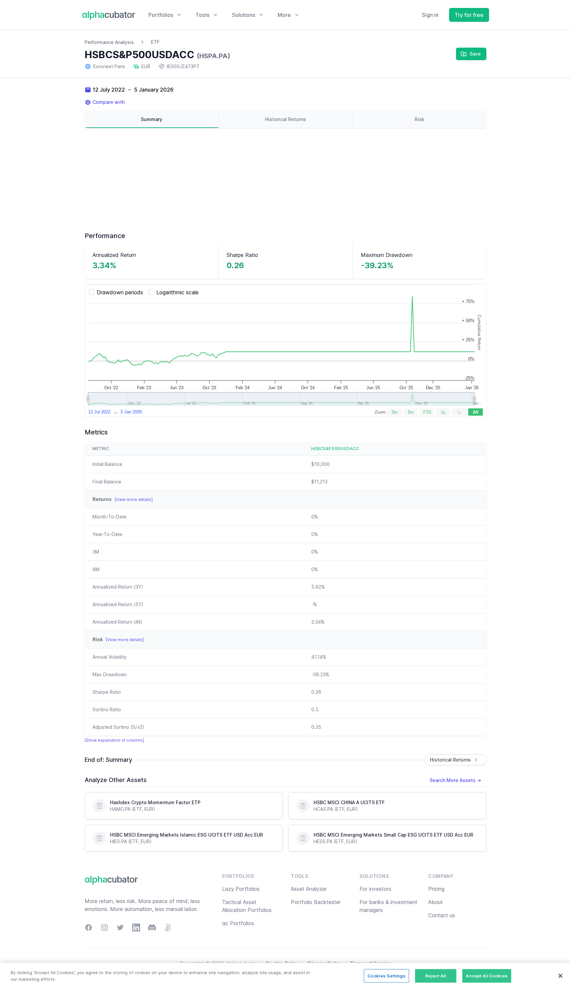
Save (475, 54)
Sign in (430, 15)
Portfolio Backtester (316, 902)
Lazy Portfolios (241, 889)
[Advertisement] (285, 179)
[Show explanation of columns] (114, 740)
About (435, 902)
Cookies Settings (386, 975)
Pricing (436, 889)
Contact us (441, 915)
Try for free (469, 15)
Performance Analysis (109, 42)
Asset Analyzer (309, 889)
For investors (375, 889)
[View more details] (134, 499)
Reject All (435, 975)
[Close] (560, 976)
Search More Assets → (455, 780)
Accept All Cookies (486, 975)
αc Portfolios (238, 923)
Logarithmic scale (177, 292)
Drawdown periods (120, 292)
